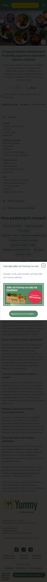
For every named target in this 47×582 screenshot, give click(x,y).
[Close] (43, 265)
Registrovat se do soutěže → (23, 314)
